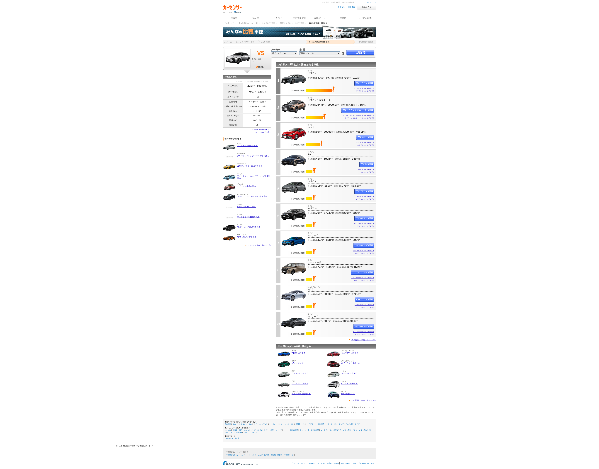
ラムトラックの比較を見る (248, 217)
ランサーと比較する (300, 373)
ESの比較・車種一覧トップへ (258, 245)
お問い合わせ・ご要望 (348, 463)
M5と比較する (298, 363)
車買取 (343, 18)
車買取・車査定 (276, 455)
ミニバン (236, 424)
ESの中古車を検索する (261, 129)
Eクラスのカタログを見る (365, 307)
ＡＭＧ (246, 432)
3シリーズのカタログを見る (364, 253)
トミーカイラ (304, 430)
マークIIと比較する (349, 373)
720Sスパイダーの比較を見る (249, 166)
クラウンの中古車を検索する (364, 88)
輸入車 (256, 18)
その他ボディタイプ (353, 424)
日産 (240, 430)
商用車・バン (300, 424)
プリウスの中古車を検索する (364, 196)
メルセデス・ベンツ (350, 430)
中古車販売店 (299, 18)
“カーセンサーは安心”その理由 (328, 463)
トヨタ (235, 430)
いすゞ (286, 430)
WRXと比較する (298, 353)
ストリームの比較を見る (247, 146)
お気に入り (366, 7)
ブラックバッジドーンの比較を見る (252, 196)
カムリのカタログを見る (365, 145)
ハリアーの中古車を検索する (364, 223)
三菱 (272, 430)
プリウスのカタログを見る (365, 199)
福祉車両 (321, 424)
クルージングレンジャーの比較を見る (253, 156)
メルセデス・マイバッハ (233, 432)
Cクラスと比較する (349, 383)
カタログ (277, 18)
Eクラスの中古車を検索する (364, 305)
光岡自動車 (294, 430)
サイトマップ (371, 2)
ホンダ (246, 430)
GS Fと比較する (348, 394)
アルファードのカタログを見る (363, 280)
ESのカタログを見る (262, 132)
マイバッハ (254, 432)
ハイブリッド (311, 424)
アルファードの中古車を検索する (362, 277)
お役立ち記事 (365, 18)
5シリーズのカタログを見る (364, 334)
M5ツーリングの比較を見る (248, 227)
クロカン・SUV (246, 424)
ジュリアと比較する (349, 353)
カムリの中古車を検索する (365, 142)
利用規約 (312, 463)
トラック (329, 424)
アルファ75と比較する (301, 394)
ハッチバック (274, 424)
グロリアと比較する (300, 383)
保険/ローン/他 (321, 18)
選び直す (260, 67)
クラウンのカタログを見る (365, 91)
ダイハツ (278, 430)
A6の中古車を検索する (366, 169)
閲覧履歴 (351, 7)
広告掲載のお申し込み (366, 463)
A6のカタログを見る (367, 172)
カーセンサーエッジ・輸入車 (259, 455)
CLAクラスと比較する (350, 363)
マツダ (253, 430)
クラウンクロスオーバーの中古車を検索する (358, 115)
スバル (259, 430)
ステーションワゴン (261, 424)
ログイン (341, 7)
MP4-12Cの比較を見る (246, 237)
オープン (290, 424)
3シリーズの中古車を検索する (363, 250)
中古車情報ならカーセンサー (236, 455)
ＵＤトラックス (326, 430)
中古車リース (289, 455)
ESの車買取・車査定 (232, 438)
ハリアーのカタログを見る (365, 226)
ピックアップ (339, 424)
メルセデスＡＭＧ (365, 430)
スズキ (266, 430)
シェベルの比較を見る (246, 207)
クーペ (283, 424)
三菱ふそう (337, 430)
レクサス (228, 430)
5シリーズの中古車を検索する (363, 332)
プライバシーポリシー (299, 463)
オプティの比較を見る (246, 186)
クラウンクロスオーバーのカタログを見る (359, 118)
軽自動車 (228, 424)
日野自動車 (315, 430)
